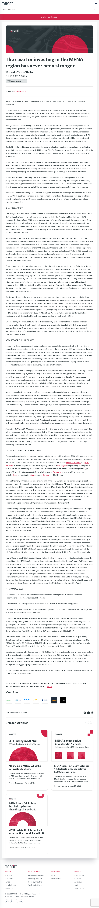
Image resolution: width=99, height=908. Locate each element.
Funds (7, 882)
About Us (78, 882)
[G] (36, 700)
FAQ (76, 885)
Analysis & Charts (35, 885)
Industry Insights (35, 879)
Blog (53, 875)
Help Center (79, 888)
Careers (77, 879)
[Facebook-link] (12, 901)
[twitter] (85, 712)
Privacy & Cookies (12, 896)
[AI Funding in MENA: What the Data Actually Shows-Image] (27, 746)
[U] (63, 700)
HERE (49, 686)
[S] (27, 700)
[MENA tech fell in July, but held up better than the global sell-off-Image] (27, 810)
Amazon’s (57, 472)
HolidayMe (62, 465)
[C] (9, 700)
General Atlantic (73, 462)
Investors (9, 879)
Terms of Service (27, 896)
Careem (45, 475)
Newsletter (56, 879)
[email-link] (21, 901)
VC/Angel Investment (16, 81)
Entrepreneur (20, 91)
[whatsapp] (92, 712)
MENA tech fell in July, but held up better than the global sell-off (26, 832)
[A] (54, 700)
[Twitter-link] (7, 901)
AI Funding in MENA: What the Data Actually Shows (25, 767)
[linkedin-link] (17, 901)
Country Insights (35, 882)
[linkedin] (88, 712)
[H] (18, 700)
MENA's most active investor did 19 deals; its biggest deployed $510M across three (71, 769)
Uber (32, 475)
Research (9, 888)
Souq (15, 475)
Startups (8, 875)
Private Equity (11, 885)
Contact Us (79, 875)
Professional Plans (36, 875)
